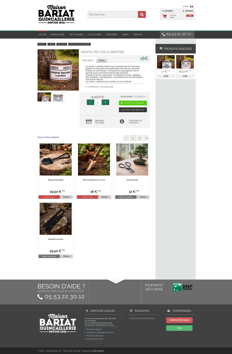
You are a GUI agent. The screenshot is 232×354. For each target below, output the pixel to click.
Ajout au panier (133, 103)
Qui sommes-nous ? (95, 339)
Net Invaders (98, 351)
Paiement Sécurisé (95, 336)
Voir (189, 16)
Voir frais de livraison (135, 122)
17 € (165, 71)
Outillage (62, 44)
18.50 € (185, 71)
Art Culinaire (76, 34)
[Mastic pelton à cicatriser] (185, 64)
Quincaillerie (58, 34)
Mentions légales (94, 329)
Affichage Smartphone (143, 318)
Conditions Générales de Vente (100, 332)
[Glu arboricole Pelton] (166, 64)
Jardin (125, 34)
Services (137, 34)
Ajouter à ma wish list (133, 110)
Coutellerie (94, 34)
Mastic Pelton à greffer (79, 44)
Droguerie (111, 34)
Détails (66, 197)
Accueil (43, 34)
